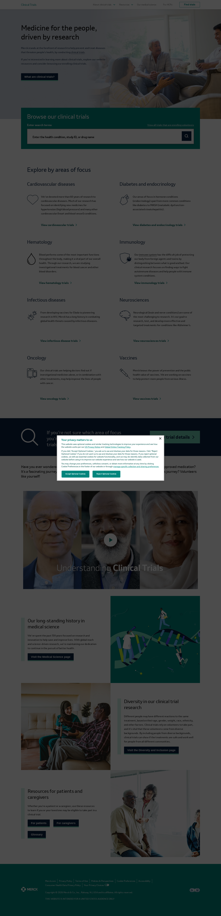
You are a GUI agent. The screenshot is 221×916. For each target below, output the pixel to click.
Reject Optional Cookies (106, 474)
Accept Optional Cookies (75, 474)
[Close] (160, 438)
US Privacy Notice (92, 447)
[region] (110, 458)
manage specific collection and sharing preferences (136, 467)
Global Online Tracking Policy (117, 447)
